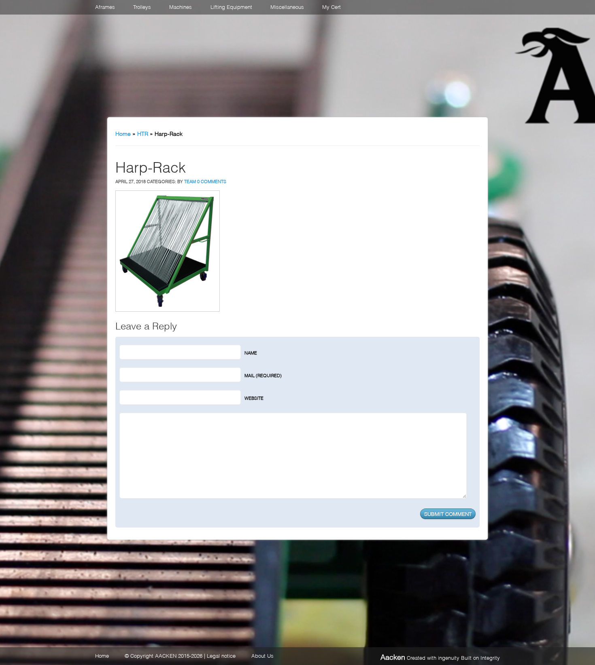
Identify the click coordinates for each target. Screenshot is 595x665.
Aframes (105, 6)
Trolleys (142, 6)
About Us (262, 655)
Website (254, 398)
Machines (180, 6)
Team (190, 181)
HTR (142, 133)
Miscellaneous (287, 6)
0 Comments (211, 181)
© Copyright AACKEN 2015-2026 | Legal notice (180, 655)
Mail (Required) (263, 375)
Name (250, 352)
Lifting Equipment (231, 6)
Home (123, 133)
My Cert (331, 6)
